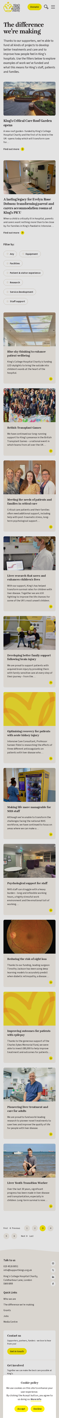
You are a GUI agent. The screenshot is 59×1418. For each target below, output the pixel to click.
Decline (38, 1408)
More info (36, 1399)
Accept (21, 1408)
